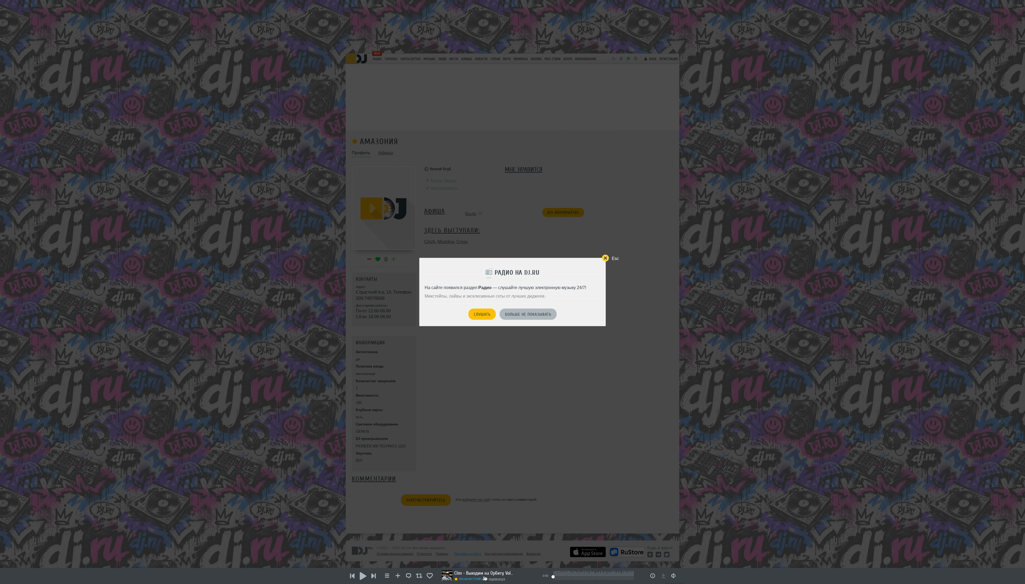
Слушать (482, 314)
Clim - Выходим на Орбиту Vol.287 (483, 573)
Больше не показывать (528, 314)
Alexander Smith (470, 579)
